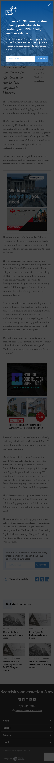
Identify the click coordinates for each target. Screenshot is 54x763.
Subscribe (41, 59)
